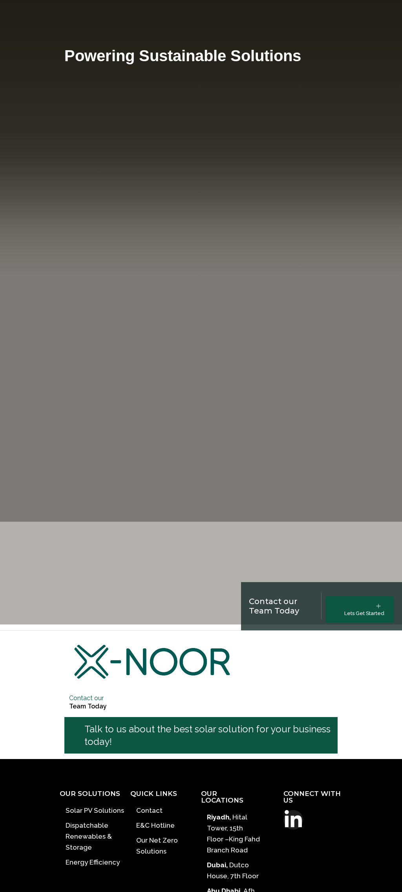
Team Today (88, 706)
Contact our (86, 698)
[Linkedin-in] (293, 820)
